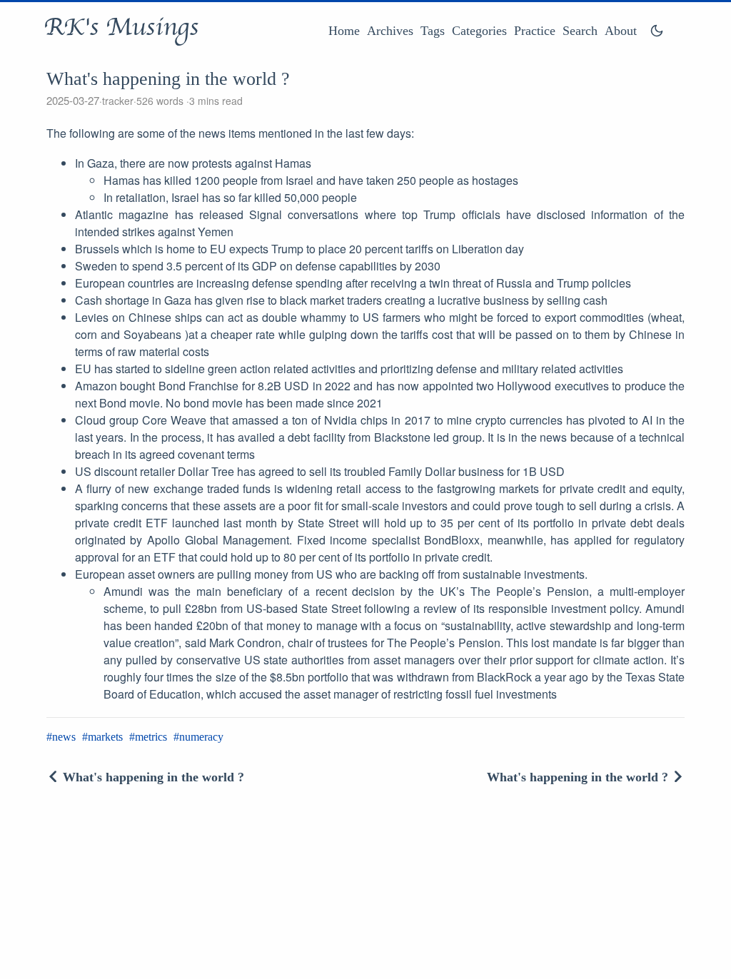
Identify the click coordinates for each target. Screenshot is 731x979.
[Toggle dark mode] (657, 30)
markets (105, 737)
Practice (534, 31)
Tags (432, 31)
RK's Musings (121, 27)
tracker (117, 100)
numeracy (201, 737)
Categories (479, 31)
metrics (151, 737)
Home (344, 31)
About (621, 31)
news (64, 737)
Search (580, 31)
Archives (390, 31)
